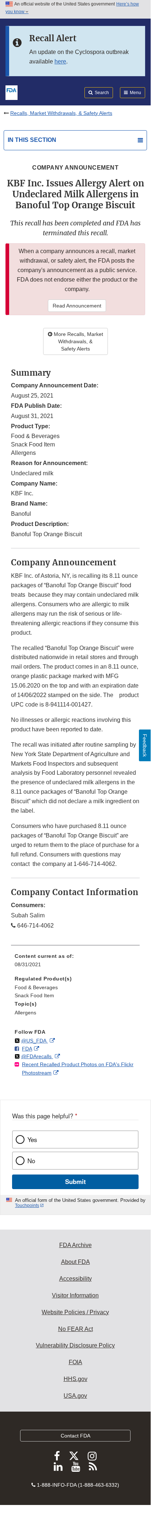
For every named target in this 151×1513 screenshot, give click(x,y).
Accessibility (75, 1279)
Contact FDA (75, 1436)
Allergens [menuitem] (25, 1012)
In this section (32, 140)
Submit (75, 1181)
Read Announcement (77, 306)
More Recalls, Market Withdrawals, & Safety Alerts (77, 341)
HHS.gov (75, 1379)
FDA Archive (75, 1245)
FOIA (75, 1362)
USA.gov (75, 1396)
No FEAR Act (75, 1329)
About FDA (75, 1262)
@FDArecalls (37, 1056)
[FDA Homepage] (11, 92)
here (60, 61)
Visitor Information (75, 1295)
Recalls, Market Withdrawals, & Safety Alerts (61, 113)
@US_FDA (34, 1041)
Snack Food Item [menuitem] (34, 995)
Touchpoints (27, 1205)
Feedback (145, 745)
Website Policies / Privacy (75, 1312)
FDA (27, 1049)
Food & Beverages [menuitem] (36, 987)
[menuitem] (75, 963)
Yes (32, 1139)
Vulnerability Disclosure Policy (75, 1345)
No (31, 1160)
